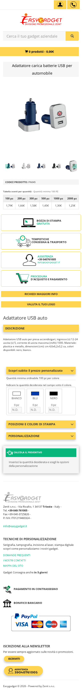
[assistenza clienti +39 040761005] (73, 4)
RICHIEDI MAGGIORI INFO (41, 294)
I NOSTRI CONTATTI (14, 560)
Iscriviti (14, 659)
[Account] (60, 4)
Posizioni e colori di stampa (31, 424)
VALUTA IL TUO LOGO (41, 304)
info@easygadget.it (49, 262)
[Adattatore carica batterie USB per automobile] (10, 166)
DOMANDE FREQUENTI (16, 555)
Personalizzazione (24, 436)
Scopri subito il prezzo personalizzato (35, 371)
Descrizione (15, 328)
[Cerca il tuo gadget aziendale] (72, 36)
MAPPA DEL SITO (13, 566)
